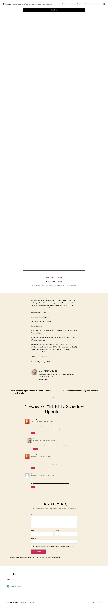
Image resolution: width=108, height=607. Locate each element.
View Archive (43, 379)
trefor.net (7, 4)
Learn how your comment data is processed (46, 557)
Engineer (80, 4)
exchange (43, 362)
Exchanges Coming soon (39, 321)
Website (33, 538)
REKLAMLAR (54, 10)
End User (65, 4)
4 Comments (72, 286)
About (95, 4)
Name (33, 530)
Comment (34, 515)
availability (36, 362)
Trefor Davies (40, 286)
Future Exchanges (37, 326)
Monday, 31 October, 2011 (56, 286)
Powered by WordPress (27, 602)
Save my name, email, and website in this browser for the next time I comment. (53, 546)
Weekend (88, 4)
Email (57, 530)
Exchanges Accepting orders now (42, 317)
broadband (50, 277)
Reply (33, 433)
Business (72, 4)
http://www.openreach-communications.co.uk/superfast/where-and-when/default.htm (50, 483)
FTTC (48, 362)
